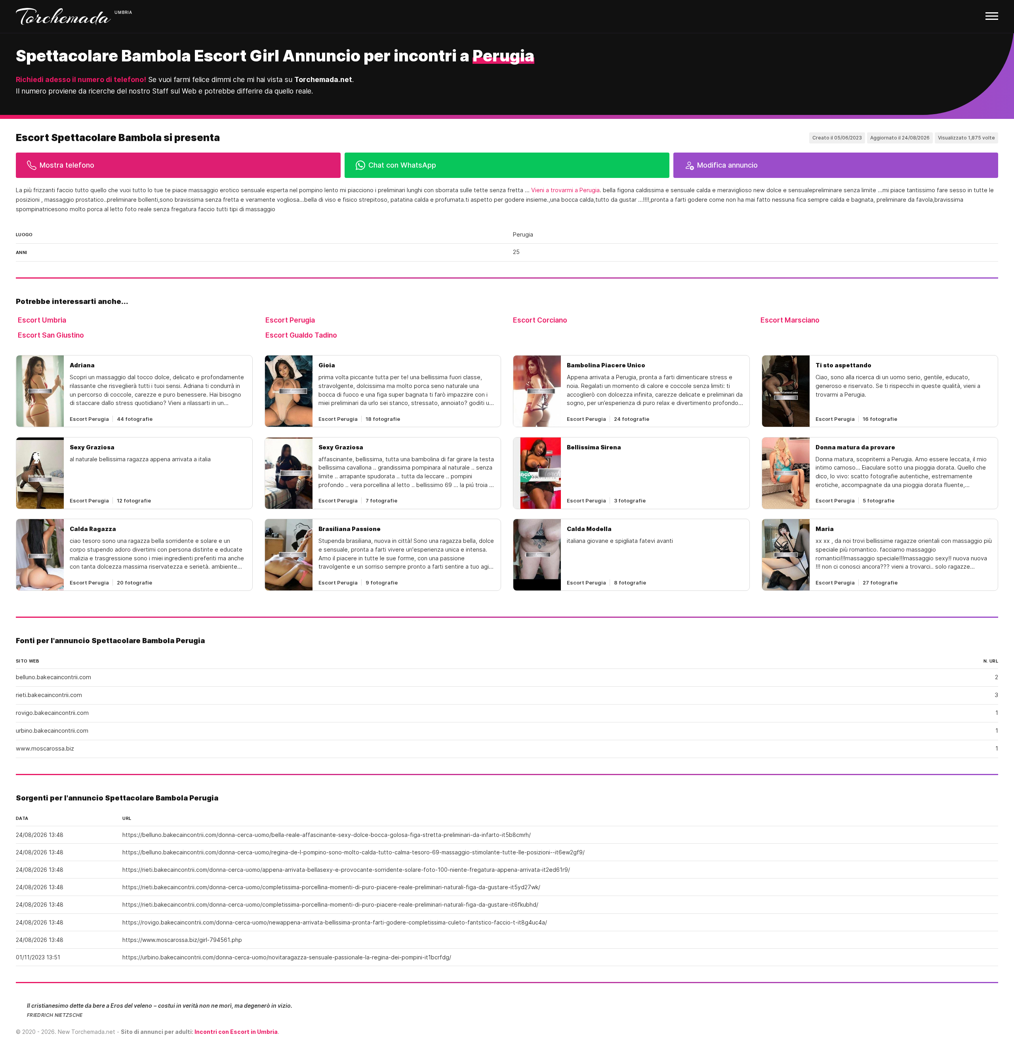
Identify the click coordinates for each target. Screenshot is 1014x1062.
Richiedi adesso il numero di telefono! (81, 79)
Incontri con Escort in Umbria (236, 1031)
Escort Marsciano (790, 320)
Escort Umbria (42, 320)
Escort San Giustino (51, 335)
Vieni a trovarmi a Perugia (565, 190)
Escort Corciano (540, 320)
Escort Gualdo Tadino (301, 335)
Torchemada (63, 16)
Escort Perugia (290, 320)
